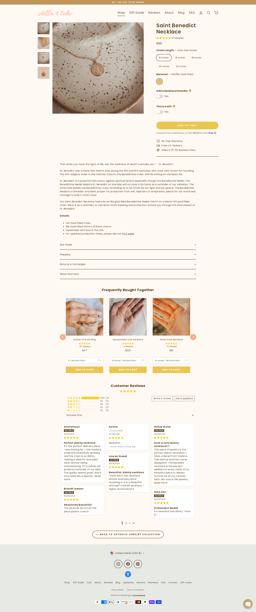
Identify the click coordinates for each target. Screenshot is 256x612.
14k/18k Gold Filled (159, 81)
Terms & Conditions (135, 590)
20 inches (164, 66)
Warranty (153, 582)
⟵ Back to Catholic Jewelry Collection (128, 534)
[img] (83, 437)
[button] (163, 38)
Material (174, 74)
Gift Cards (186, 582)
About (169, 13)
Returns (141, 582)
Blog (181, 13)
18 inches (196, 57)
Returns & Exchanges (73, 264)
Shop (121, 13)
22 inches (181, 66)
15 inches (164, 57)
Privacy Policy (118, 590)
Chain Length (176, 50)
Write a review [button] (162, 398)
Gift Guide (136, 13)
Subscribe (128, 582)
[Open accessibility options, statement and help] (128, 575)
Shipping (65, 254)
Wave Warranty (69, 274)
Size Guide (66, 244)
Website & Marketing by (128, 595)
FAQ (192, 13)
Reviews (154, 13)
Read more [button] (161, 482)
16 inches (180, 57)
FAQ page (128, 233)
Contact (172, 582)
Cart (89, 582)
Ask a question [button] (184, 398)
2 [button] (126, 523)
